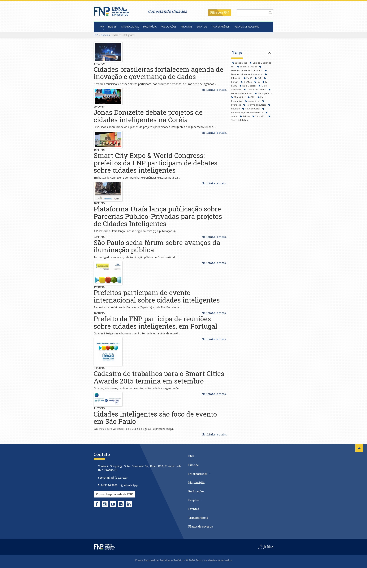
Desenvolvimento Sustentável (247, 74)
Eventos (202, 26)
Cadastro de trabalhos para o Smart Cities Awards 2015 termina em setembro (159, 377)
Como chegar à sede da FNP (114, 494)
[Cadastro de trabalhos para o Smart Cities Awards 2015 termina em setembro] (108, 351)
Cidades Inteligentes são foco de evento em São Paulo (155, 417)
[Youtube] (113, 504)
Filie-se (215, 12)
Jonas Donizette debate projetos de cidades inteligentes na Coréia (148, 116)
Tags (237, 52)
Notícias (105, 35)
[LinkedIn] (129, 504)
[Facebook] (97, 504)
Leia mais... (219, 89)
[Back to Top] (359, 448)
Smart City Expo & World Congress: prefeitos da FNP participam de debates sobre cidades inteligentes (156, 162)
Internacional (130, 26)
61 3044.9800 (109, 485)
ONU (253, 97)
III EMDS (248, 81)
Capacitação (241, 62)
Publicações (169, 26)
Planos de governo (247, 26)
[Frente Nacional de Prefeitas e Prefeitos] (111, 10)
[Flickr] (121, 504)
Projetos (186, 26)
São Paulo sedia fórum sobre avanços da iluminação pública (157, 246)
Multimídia (150, 26)
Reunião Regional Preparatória (247, 112)
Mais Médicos (249, 85)
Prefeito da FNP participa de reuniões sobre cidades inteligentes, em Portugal (155, 322)
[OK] (270, 12)
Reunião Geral (253, 108)
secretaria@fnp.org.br (113, 477)
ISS (259, 81)
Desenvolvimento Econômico (247, 70)
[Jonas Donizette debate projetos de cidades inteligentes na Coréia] (108, 96)
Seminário (261, 116)
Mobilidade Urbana (257, 89)
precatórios (254, 101)
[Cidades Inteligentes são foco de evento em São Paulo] (108, 399)
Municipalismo (265, 93)
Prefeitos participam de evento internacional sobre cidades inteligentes (157, 296)
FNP (102, 26)
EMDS (249, 78)
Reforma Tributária (256, 104)
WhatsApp (130, 485)
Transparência (220, 26)
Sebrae (247, 116)
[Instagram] (104, 504)
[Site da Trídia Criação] (265, 546)
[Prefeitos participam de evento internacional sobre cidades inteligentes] (108, 272)
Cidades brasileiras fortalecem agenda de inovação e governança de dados (158, 73)
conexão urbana (248, 66)
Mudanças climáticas (242, 93)
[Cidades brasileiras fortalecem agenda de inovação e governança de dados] (108, 51)
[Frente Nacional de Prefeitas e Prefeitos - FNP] (104, 546)
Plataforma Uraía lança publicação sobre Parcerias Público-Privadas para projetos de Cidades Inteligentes (158, 216)
